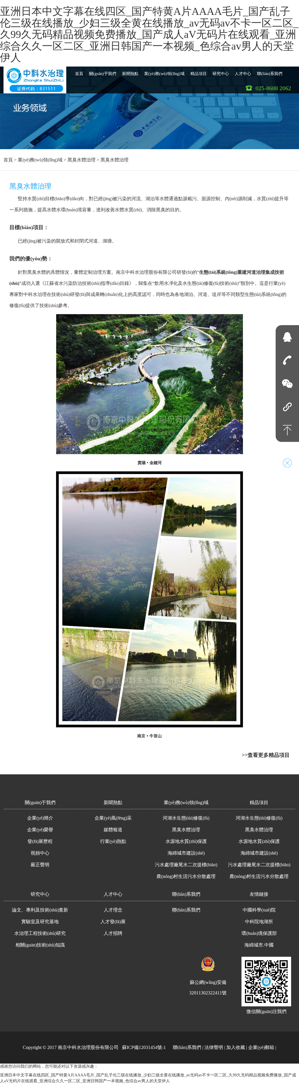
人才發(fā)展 (113, 921)
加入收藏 (235, 1047)
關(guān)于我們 (102, 74)
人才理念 (113, 909)
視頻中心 (40, 853)
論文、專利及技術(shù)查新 (40, 909)
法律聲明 (213, 1047)
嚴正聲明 (40, 864)
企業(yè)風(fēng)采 (113, 817)
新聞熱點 (130, 74)
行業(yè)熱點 (113, 841)
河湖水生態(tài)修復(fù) (186, 817)
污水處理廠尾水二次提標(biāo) (186, 864)
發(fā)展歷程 (40, 841)
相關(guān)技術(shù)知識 (40, 944)
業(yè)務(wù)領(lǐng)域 (164, 74)
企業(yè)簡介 (40, 817)
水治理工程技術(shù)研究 (40, 933)
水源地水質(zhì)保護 (186, 841)
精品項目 (198, 74)
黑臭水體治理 (81, 159)
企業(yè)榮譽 (40, 829)
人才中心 (243, 74)
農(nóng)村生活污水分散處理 (186, 876)
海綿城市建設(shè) (186, 853)
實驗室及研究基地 (40, 921)
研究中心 (221, 74)
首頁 (79, 74)
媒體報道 (113, 829)
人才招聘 (113, 933)
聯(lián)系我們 (269, 74)
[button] (40, 803)
